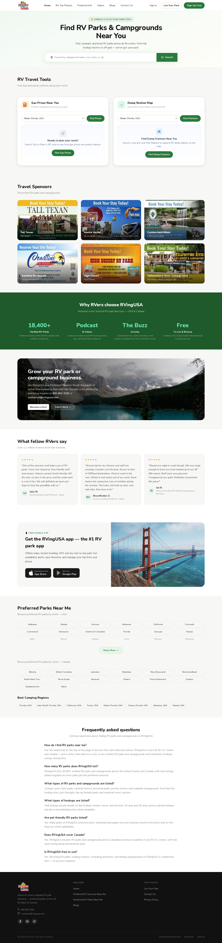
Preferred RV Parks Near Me (88, 899)
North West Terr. (32, 679)
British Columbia (64, 672)
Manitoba (126, 672)
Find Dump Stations (159, 154)
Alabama (32, 624)
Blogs (112, 5)
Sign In (153, 5)
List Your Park (171, 5)
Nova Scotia (64, 679)
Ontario (126, 679)
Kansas (158, 639)
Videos (100, 5)
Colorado (189, 624)
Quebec (189, 679)
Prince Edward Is (158, 679)
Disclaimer (189, 936)
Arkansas (126, 624)
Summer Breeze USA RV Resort (44, 495)
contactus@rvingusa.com (33, 913)
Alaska (64, 624)
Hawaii (189, 631)
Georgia (158, 631)
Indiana (95, 639)
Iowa (126, 639)
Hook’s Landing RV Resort (105, 499)
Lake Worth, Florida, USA (49, 705)
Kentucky (189, 639)
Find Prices (95, 118)
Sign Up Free (194, 5)
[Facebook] (20, 921)
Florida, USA (26, 705)
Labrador (95, 672)
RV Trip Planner (64, 5)
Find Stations (190, 118)
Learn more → (63, 406)
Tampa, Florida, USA (138, 705)
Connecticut (32, 631)
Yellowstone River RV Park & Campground (175, 491)
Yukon (64, 686)
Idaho (32, 639)
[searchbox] (104, 57)
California (158, 624)
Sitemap (201, 936)
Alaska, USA (178, 705)
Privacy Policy (151, 899)
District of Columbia (95, 631)
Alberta (32, 672)
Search (169, 57)
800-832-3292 (27, 909)
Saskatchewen (32, 686)
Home (47, 5)
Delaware (64, 631)
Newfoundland (189, 672)
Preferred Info (85, 5)
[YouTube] (27, 921)
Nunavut (95, 679)
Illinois (64, 639)
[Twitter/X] (34, 921)
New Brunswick (158, 672)
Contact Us (127, 5)
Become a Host (38, 407)
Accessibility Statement (170, 936)
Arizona (95, 624)
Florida (126, 631)
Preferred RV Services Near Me (89, 894)
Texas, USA (92, 705)
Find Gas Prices (63, 152)
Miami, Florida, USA (113, 705)
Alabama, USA (160, 705)
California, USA (74, 705)
